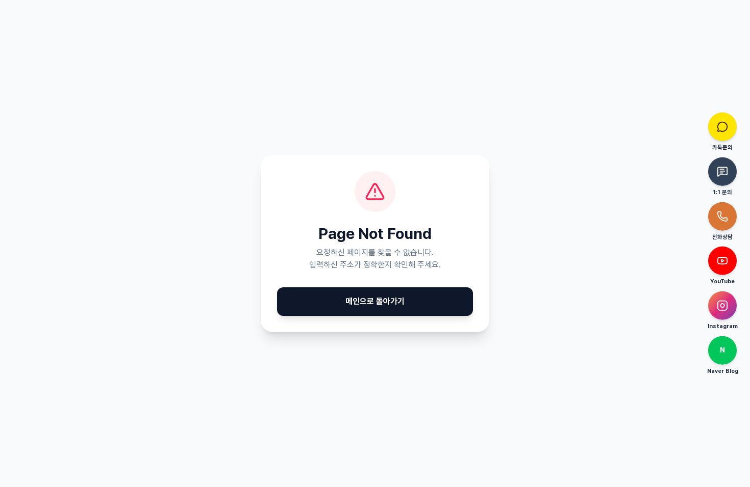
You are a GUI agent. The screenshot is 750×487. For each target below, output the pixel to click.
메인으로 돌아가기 (375, 301)
